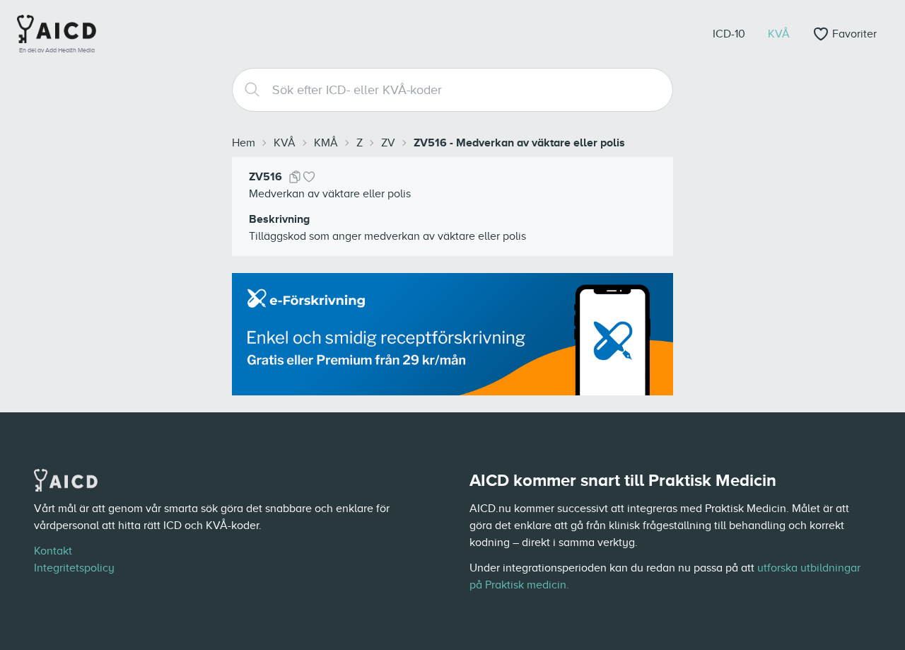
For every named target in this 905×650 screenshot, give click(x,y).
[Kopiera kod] (295, 177)
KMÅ (326, 143)
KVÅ (285, 143)
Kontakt (53, 551)
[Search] (247, 89)
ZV (388, 143)
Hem (243, 143)
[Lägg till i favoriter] (309, 177)
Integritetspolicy (74, 568)
